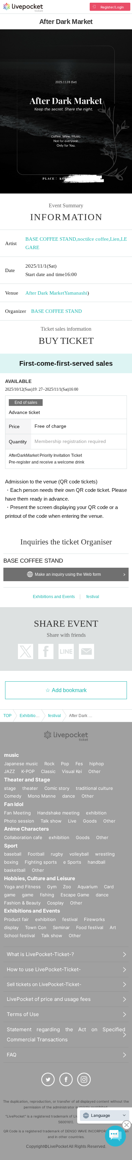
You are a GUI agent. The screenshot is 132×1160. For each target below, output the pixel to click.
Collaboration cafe (23, 837)
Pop (65, 763)
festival (92, 596)
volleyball (79, 854)
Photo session (19, 821)
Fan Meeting (17, 812)
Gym (52, 886)
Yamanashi (75, 293)
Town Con (35, 927)
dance (68, 796)
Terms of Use (23, 1014)
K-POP (28, 771)
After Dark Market (44, 293)
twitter (25, 651)
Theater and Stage (27, 779)
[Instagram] (84, 1079)
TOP (7, 715)
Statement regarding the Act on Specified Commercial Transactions (66, 1034)
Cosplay (55, 902)
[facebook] (66, 1079)
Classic (48, 771)
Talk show (51, 821)
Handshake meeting (58, 812)
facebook (45, 651)
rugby (57, 854)
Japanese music (21, 763)
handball (96, 862)
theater (30, 788)
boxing (11, 862)
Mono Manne (42, 796)
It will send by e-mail (86, 651)
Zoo (67, 886)
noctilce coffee (93, 239)
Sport (11, 845)
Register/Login (112, 7)
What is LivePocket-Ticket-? (40, 954)
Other (94, 771)
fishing (47, 894)
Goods (90, 821)
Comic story (56, 788)
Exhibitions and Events (54, 596)
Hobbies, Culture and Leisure (39, 878)
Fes (79, 763)
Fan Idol (13, 804)
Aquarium (87, 886)
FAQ (11, 1054)
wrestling (105, 854)
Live (72, 821)
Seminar (61, 927)
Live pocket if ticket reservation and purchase (23, 7)
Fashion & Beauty (22, 902)
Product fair (16, 919)
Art (113, 927)
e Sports (72, 862)
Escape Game (75, 894)
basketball (14, 870)
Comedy (12, 796)
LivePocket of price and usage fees (49, 999)
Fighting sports (41, 862)
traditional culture (94, 788)
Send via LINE (66, 651)
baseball (12, 854)
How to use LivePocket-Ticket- (44, 969)
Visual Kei (72, 771)
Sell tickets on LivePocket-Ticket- (44, 984)
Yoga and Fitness (22, 886)
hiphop (96, 763)
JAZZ (9, 771)
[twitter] (48, 1079)
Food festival (89, 927)
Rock (49, 763)
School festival (19, 935)
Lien (114, 239)
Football (36, 854)
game (28, 894)
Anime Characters (26, 829)
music (11, 755)
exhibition (96, 812)
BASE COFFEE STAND (50, 239)
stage (10, 788)
